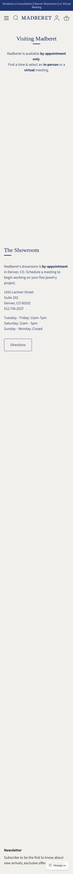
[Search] (15, 18)
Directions (18, 344)
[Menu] (6, 18)
